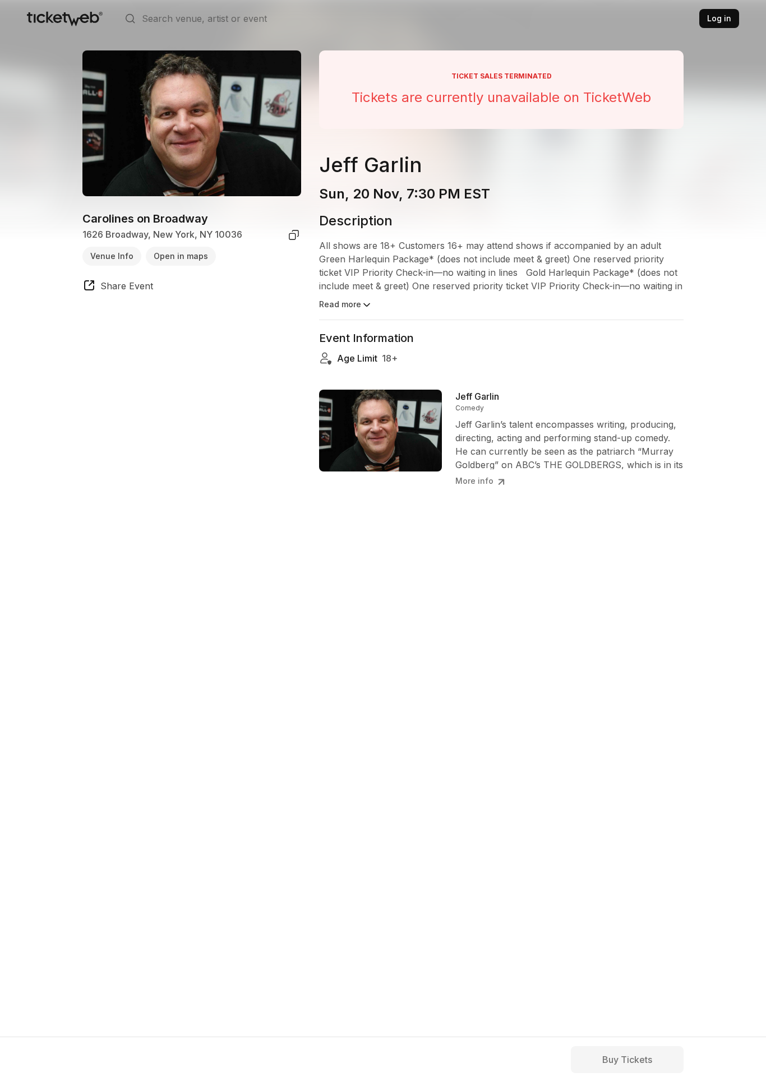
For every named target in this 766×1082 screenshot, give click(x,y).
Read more (340, 304)
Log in (719, 18)
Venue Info (111, 256)
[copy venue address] (294, 235)
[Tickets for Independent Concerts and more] (65, 18)
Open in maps (181, 256)
